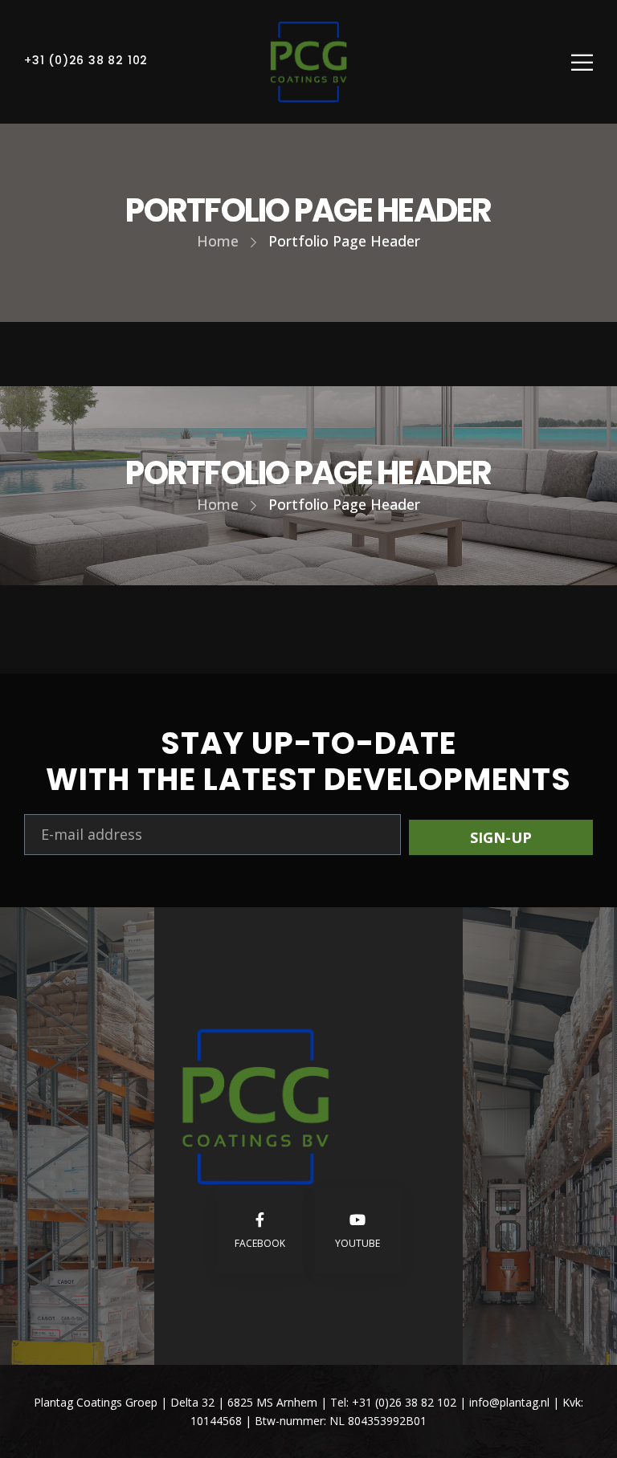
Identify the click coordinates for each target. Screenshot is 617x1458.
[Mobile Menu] (582, 62)
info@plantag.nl (511, 1402)
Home (218, 240)
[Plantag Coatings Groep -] (308, 62)
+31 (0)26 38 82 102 (86, 60)
